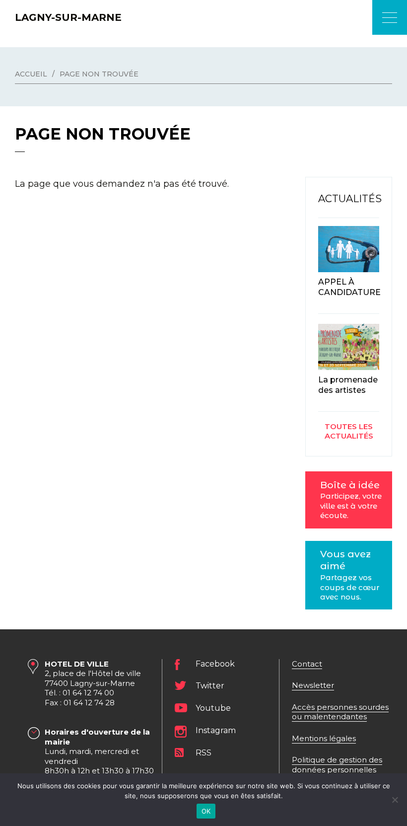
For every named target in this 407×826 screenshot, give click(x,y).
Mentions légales (324, 738)
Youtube (213, 708)
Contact (307, 664)
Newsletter (313, 685)
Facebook (215, 664)
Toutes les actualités (349, 431)
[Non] (395, 800)
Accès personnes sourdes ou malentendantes (340, 712)
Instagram (216, 730)
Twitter (210, 685)
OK (206, 811)
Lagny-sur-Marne (68, 17)
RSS (203, 752)
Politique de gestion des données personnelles (337, 764)
